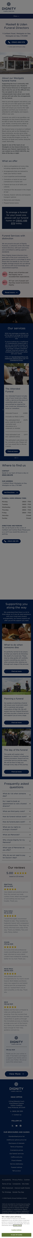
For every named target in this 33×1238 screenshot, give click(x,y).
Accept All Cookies (16, 1234)
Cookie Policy (17, 1225)
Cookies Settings (16, 1230)
